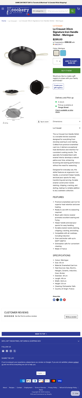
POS (31, 394)
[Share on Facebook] (54, 299)
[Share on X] (57, 299)
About (5, 387)
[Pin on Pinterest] (64, 299)
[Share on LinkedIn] (61, 299)
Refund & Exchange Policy (68, 387)
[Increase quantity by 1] (60, 61)
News (41, 390)
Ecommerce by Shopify (44, 394)
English (40, 373)
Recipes (11, 387)
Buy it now (67, 71)
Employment (28, 387)
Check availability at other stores (64, 111)
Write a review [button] (71, 317)
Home (4, 21)
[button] (66, 43)
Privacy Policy (52, 387)
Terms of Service (40, 387)
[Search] (72, 11)
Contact (19, 387)
